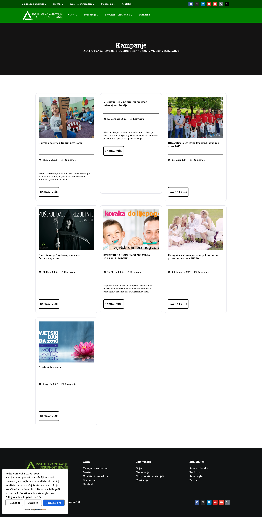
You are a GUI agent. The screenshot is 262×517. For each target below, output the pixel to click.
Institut (57, 3)
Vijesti (71, 14)
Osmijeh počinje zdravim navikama (60, 142)
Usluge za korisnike (33, 3)
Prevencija (90, 14)
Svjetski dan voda (50, 367)
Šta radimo (107, 3)
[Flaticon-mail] (227, 4)
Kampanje (70, 159)
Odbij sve (33, 502)
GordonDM (73, 502)
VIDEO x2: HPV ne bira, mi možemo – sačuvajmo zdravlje (126, 103)
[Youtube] (209, 4)
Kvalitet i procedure (81, 3)
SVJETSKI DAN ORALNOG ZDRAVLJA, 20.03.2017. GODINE (127, 256)
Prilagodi (14, 502)
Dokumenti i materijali (117, 14)
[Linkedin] (203, 4)
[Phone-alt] (221, 4)
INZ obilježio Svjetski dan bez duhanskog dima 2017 (193, 144)
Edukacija (144, 14)
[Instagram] (197, 4)
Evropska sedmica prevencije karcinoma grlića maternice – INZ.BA (193, 256)
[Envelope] (215, 4)
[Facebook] (190, 4)
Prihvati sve (53, 502)
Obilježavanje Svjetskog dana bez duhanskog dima (59, 256)
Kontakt (126, 3)
